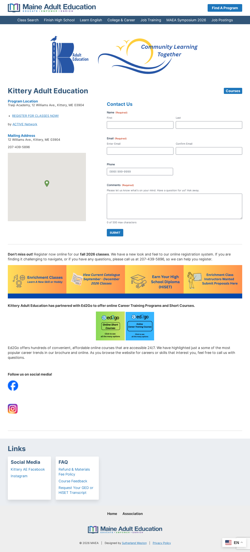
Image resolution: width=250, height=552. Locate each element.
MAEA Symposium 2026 (186, 20)
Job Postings (222, 20)
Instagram (19, 476)
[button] (47, 183)
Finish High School (59, 20)
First (109, 117)
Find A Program (225, 8)
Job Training (150, 20)
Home (112, 514)
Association (132, 514)
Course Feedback (73, 481)
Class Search (28, 20)
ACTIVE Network (24, 124)
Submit (115, 232)
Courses (233, 91)
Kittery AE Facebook (28, 469)
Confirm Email (184, 143)
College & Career (121, 20)
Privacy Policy (162, 543)
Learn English (91, 20)
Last (178, 117)
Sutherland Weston (134, 543)
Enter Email (114, 143)
